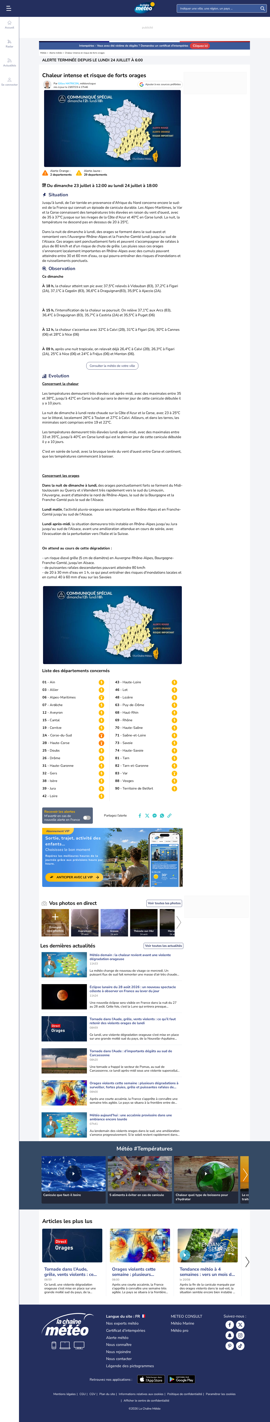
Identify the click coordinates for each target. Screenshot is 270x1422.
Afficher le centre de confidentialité (146, 1400)
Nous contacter (119, 1358)
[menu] (9, 8)
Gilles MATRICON (68, 83)
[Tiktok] (240, 1346)
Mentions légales (64, 1394)
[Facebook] (229, 1325)
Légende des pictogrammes (130, 1365)
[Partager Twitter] (147, 816)
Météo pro (179, 1330)
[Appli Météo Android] (181, 1379)
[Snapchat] (229, 1335)
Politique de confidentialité (184, 1394)
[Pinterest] (229, 1346)
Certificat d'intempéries (125, 1330)
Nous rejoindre (118, 1351)
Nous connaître (119, 1344)
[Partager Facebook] (140, 816)
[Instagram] (240, 1335)
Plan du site (107, 1394)
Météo (43, 52)
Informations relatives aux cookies (141, 1394)
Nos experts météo (122, 1323)
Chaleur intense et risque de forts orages (85, 53)
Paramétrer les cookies (221, 1394)
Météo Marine (182, 1323)
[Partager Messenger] (155, 816)
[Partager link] (169, 816)
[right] (179, 923)
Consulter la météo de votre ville (112, 366)
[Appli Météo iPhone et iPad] (151, 1379)
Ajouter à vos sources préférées (163, 84)
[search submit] (262, 8)
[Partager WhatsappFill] (162, 816)
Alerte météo (55, 52)
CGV (92, 1394)
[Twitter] (240, 1325)
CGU (83, 1394)
